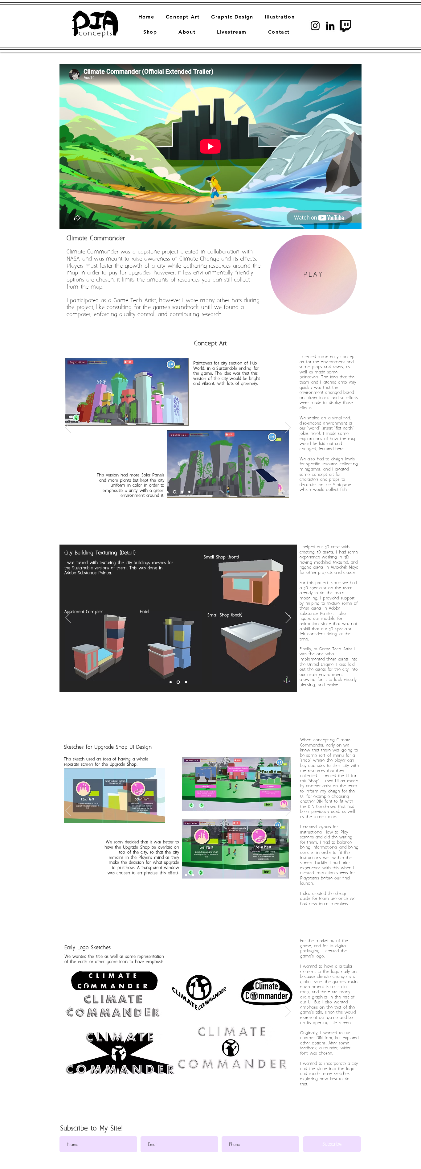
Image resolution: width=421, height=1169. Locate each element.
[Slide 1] (167, 492)
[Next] (288, 428)
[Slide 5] (171, 875)
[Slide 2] (189, 492)
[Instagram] (315, 26)
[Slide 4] (182, 492)
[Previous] (68, 428)
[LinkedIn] (330, 26)
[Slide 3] (174, 492)
